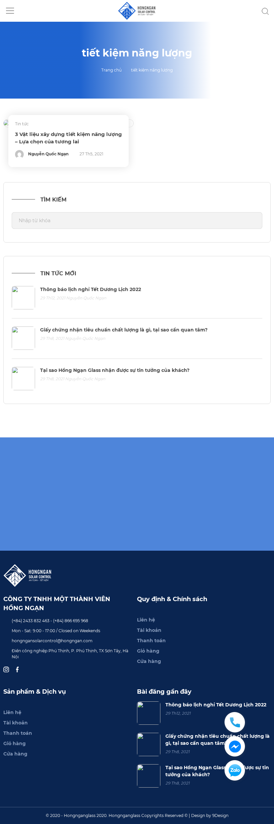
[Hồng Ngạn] (137, 10)
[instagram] (7, 669)
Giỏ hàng (148, 651)
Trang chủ (111, 70)
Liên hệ (146, 620)
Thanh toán (151, 641)
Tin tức (22, 123)
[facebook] (18, 669)
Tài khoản (149, 630)
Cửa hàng (149, 661)
